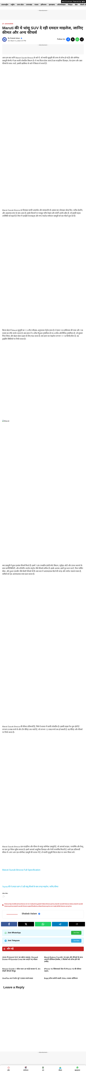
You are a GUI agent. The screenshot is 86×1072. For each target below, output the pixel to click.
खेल (76, 5)
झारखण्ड (52, 5)
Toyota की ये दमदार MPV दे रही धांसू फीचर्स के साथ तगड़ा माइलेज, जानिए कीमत (30, 984)
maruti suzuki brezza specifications (25, 1003)
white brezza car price (64, 1003)
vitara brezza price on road (47, 1003)
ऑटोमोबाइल (61, 5)
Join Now (76, 1030)
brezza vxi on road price (29, 1001)
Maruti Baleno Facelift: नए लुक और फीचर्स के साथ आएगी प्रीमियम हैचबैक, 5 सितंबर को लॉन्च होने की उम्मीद (63, 1056)
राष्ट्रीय (13, 5)
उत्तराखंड (29, 5)
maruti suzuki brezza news (64, 1001)
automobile (9, 24)
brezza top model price (12, 1001)
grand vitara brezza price (45, 1001)
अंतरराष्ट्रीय (4, 5)
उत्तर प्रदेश (20, 5)
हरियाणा (43, 5)
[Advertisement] (43, 84)
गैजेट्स (70, 5)
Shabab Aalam (15, 38)
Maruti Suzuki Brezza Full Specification (21, 967)
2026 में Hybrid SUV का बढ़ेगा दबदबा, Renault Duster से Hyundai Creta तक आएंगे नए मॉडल (20, 1055)
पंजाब (36, 5)
